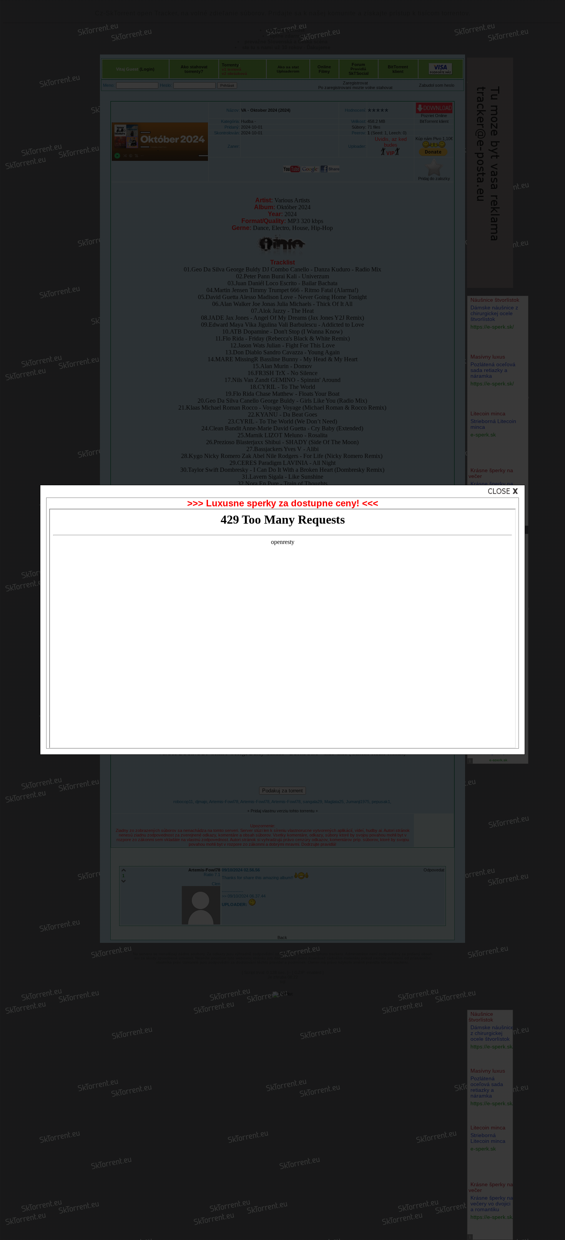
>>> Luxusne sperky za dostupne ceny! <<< (282, 503)
